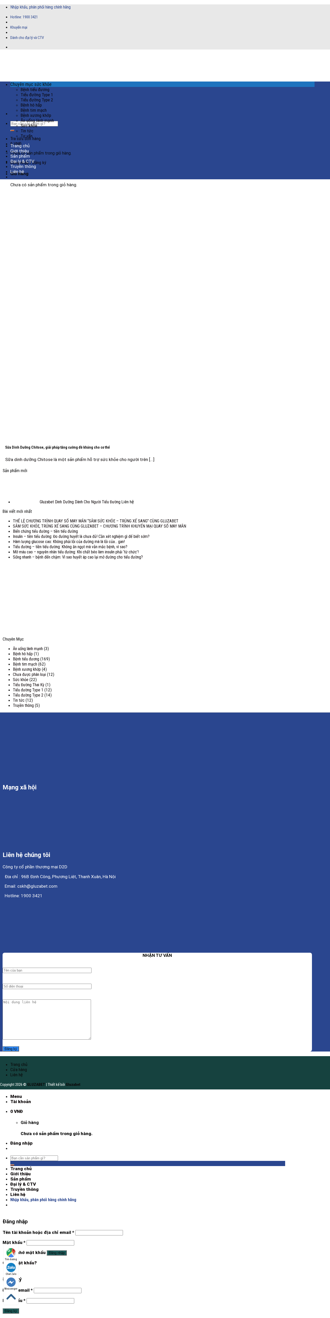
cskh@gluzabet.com (37, 886)
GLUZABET (36, 1084)
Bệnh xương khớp (36, 115)
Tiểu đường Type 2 (37, 99)
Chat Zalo (11, 1274)
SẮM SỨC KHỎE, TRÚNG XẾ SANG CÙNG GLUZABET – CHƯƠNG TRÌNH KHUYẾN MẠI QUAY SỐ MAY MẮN (99, 526)
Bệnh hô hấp (31, 105)
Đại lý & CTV (22, 161)
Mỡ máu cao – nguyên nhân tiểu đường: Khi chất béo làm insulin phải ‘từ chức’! (76, 551)
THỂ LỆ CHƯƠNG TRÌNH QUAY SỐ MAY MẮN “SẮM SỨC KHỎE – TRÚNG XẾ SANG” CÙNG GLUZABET (95, 521)
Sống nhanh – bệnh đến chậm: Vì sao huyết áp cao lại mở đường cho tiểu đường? (78, 557)
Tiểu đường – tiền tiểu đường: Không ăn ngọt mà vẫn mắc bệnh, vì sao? (70, 546)
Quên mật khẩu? (20, 1262)
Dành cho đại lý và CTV (27, 37)
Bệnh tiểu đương (35, 89)
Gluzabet (73, 1084)
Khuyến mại (18, 27)
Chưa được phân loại (29, 674)
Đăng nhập (57, 1253)
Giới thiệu (19, 150)
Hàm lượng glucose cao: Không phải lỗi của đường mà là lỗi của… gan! (69, 541)
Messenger (11, 1288)
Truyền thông (23, 166)
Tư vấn (26, 136)
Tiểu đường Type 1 (37, 94)
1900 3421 (30, 17)
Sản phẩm (20, 156)
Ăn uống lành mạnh (37, 120)
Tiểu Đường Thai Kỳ (28, 684)
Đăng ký (11, 1311)
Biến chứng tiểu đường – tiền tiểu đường (45, 531)
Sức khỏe (29, 125)
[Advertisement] (157, 600)
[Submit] (12, 130)
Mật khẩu (14, 1242)
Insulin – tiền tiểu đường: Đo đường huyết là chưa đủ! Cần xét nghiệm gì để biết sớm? (81, 536)
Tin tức (27, 130)
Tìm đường (11, 1259)
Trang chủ (20, 145)
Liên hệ (17, 171)
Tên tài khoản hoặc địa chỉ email (38, 1232)
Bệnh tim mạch (34, 110)
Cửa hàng (18, 1069)
